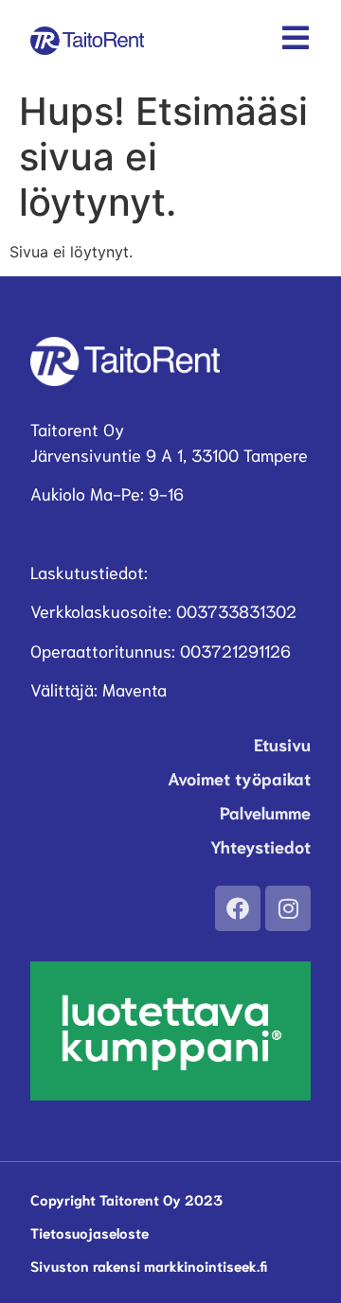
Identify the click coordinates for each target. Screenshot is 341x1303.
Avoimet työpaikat (239, 777)
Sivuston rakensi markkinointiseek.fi (149, 1265)
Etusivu (282, 743)
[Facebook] (237, 908)
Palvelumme (265, 811)
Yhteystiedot (260, 845)
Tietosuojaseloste (89, 1232)
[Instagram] (288, 908)
